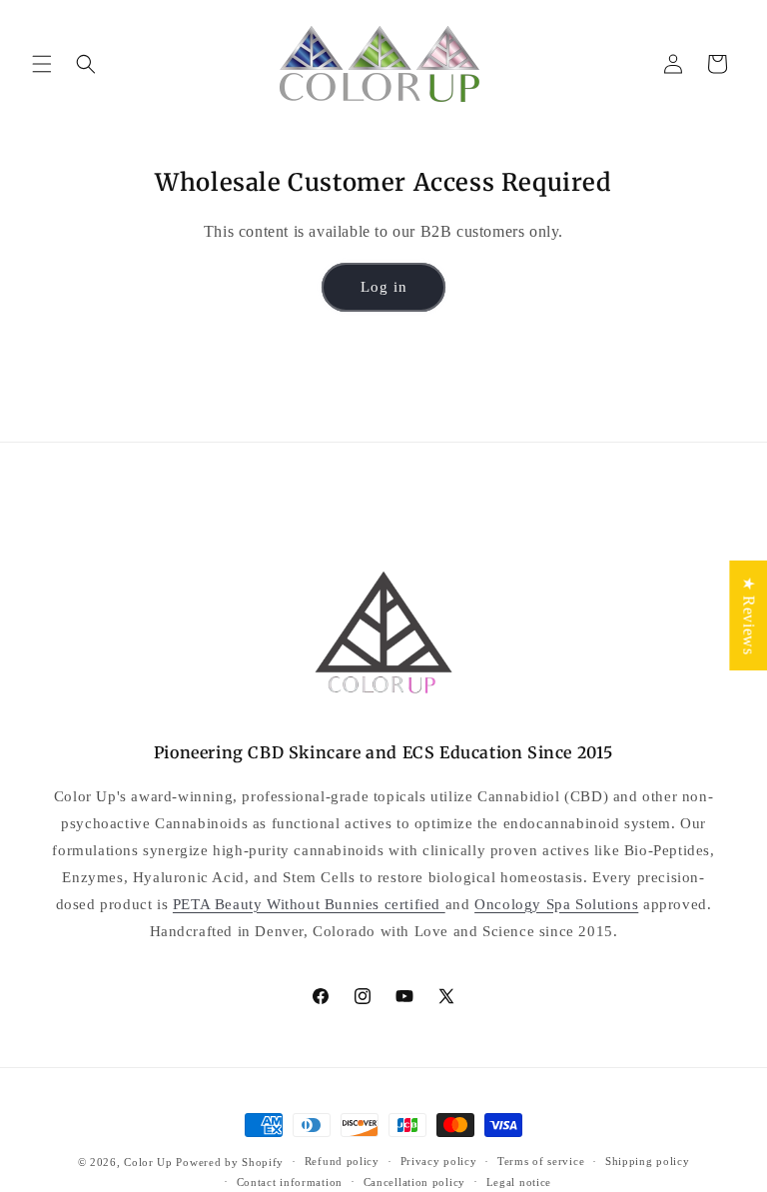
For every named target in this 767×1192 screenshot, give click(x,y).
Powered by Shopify (230, 1162)
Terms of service (540, 1161)
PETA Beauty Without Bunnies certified (309, 904)
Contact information (290, 1182)
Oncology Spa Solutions (556, 904)
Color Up (148, 1162)
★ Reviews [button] (748, 614)
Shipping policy (647, 1161)
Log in (384, 287)
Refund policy (342, 1161)
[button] (42, 64)
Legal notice (518, 1182)
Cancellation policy (414, 1182)
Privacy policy (438, 1161)
